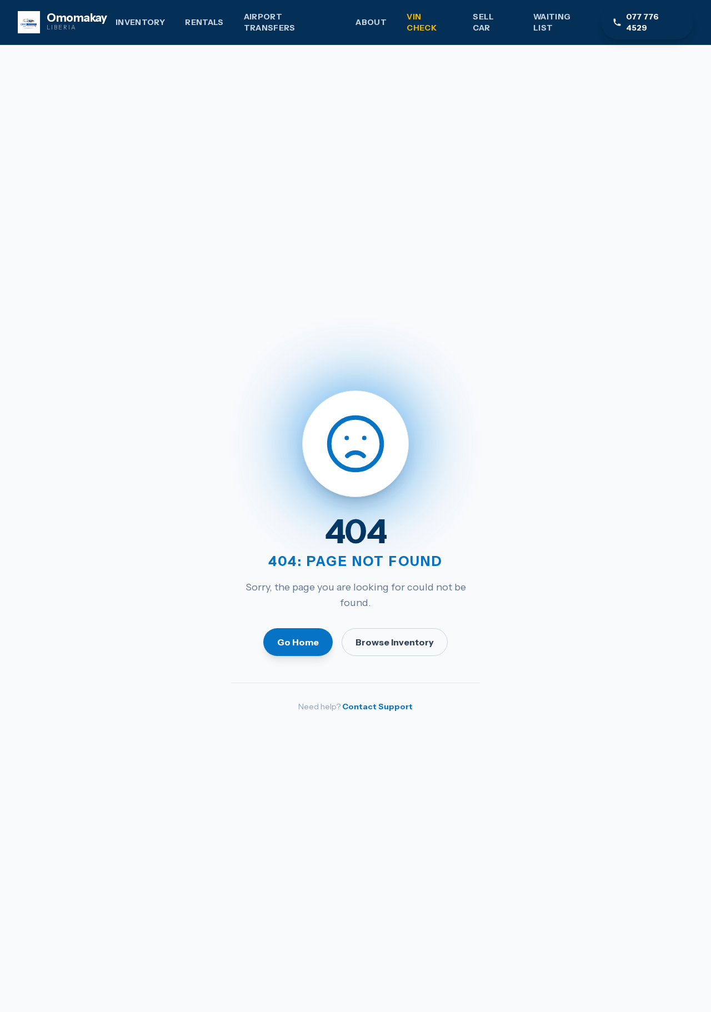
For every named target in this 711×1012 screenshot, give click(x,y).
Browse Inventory (395, 642)
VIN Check (422, 22)
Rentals (204, 22)
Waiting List (551, 22)
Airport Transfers (270, 22)
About (371, 22)
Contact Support (377, 707)
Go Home (298, 642)
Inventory (140, 22)
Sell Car (483, 22)
